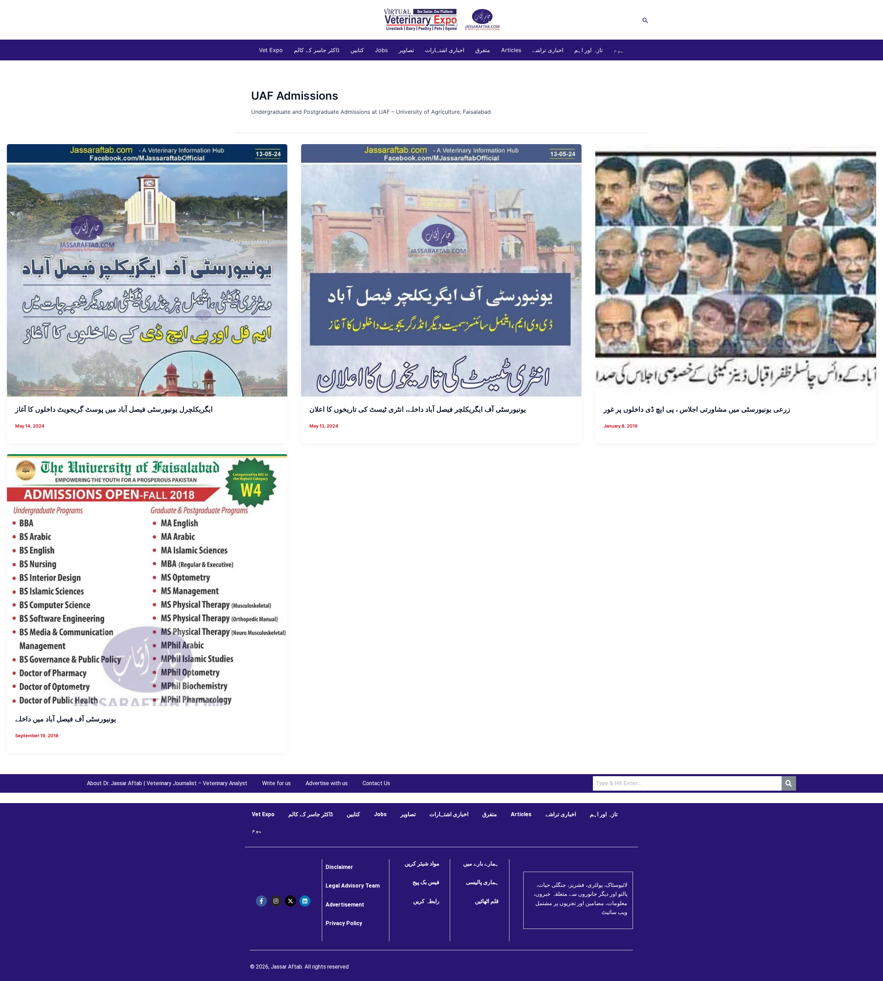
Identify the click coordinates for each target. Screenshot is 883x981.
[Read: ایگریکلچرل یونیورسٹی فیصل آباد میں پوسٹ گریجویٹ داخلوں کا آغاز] (147, 270)
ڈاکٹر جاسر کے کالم (316, 50)
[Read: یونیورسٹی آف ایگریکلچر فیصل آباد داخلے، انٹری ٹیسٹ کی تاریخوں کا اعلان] (441, 270)
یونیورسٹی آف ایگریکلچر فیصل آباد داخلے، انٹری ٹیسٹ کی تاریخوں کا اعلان (417, 409)
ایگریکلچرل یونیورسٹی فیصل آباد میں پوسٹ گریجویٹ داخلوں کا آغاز (114, 409)
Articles (511, 50)
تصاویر (406, 50)
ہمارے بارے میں (481, 863)
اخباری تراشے (547, 50)
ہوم (619, 50)
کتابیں (357, 50)
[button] (645, 20)
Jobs (381, 50)
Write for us (276, 783)
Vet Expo (271, 50)
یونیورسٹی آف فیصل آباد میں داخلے (65, 719)
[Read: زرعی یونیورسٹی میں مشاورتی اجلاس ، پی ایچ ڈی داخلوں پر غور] (735, 270)
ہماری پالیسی (482, 882)
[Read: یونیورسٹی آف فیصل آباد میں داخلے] (147, 579)
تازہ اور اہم (588, 50)
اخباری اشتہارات (444, 50)
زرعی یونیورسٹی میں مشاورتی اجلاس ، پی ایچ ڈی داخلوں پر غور (697, 409)
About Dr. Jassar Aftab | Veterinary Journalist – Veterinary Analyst (167, 783)
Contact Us (376, 783)
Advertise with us (327, 783)
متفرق (482, 50)
